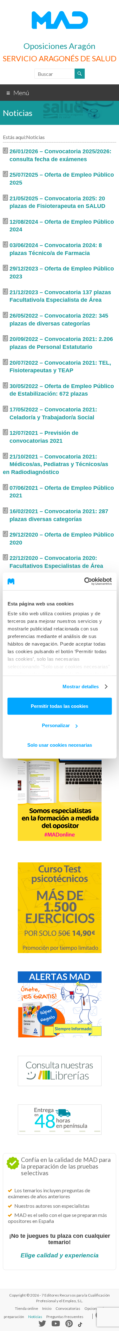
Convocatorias (68, 1308)
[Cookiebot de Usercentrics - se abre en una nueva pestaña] (85, 581)
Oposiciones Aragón (59, 46)
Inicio (46, 1308)
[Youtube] (56, 1325)
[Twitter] (42, 1325)
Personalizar (56, 725)
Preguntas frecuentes (64, 1316)
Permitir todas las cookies (59, 705)
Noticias (35, 1316)
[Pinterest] (69, 1325)
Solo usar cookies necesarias (59, 744)
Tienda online (26, 1308)
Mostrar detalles (81, 686)
